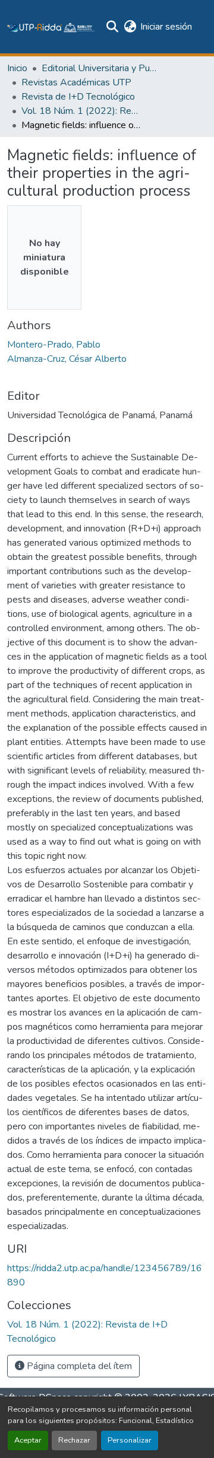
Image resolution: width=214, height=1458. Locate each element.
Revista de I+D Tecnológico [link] (78, 96)
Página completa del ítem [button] (78, 1366)
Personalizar (130, 1440)
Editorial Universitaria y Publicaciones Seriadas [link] (101, 68)
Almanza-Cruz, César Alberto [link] (67, 358)
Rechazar (74, 1440)
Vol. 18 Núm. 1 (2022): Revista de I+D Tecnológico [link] (80, 110)
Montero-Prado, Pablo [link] (53, 344)
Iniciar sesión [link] (166, 26)
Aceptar (28, 1440)
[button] (51, 27)
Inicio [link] (17, 68)
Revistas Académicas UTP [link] (76, 82)
